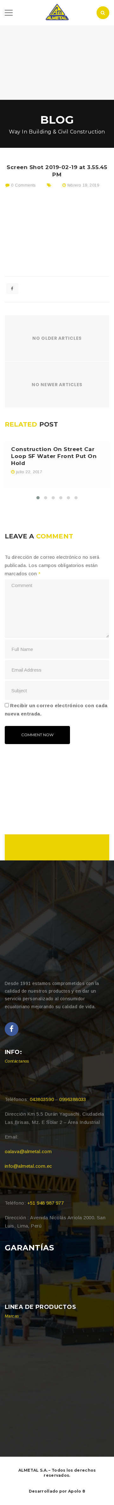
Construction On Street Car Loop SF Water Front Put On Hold (54, 456)
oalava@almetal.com (28, 1151)
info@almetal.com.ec (28, 1166)
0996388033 (72, 1099)
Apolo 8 (76, 1491)
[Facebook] (11, 1029)
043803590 (42, 1099)
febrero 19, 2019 (83, 185)
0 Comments (23, 185)
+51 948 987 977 (45, 1203)
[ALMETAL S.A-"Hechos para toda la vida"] (57, 12)
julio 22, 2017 (29, 471)
